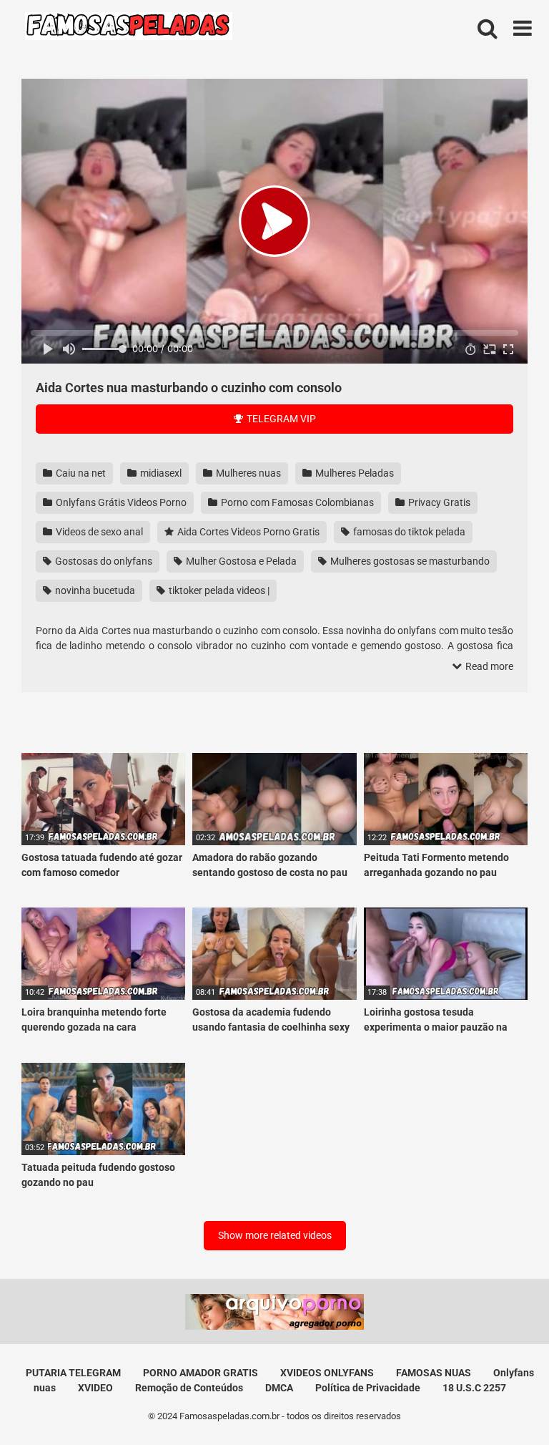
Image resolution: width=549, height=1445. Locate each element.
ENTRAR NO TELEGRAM (274, 775)
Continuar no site (274, 818)
